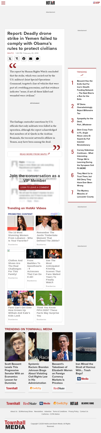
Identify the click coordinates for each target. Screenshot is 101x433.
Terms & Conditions (60, 411)
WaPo (11, 53)
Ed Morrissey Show (26, 411)
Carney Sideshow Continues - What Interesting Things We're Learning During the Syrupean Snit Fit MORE (85, 159)
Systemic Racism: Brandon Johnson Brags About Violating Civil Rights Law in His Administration (38, 373)
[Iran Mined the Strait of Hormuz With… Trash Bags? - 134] (86, 346)
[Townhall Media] (15, 425)
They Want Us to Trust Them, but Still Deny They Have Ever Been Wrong (84, 179)
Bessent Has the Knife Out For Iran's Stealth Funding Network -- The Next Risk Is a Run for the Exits (85, 90)
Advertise (47, 411)
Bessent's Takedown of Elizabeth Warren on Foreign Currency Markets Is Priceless (62, 373)
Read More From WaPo (33, 154)
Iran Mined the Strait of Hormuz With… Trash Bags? (85, 368)
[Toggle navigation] (3, 3)
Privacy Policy (74, 411)
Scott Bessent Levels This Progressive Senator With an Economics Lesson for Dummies (14, 373)
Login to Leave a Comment (34, 187)
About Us (14, 411)
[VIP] (96, 3)
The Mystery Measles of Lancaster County (85, 193)
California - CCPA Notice (51, 414)
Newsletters (38, 411)
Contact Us (84, 411)
